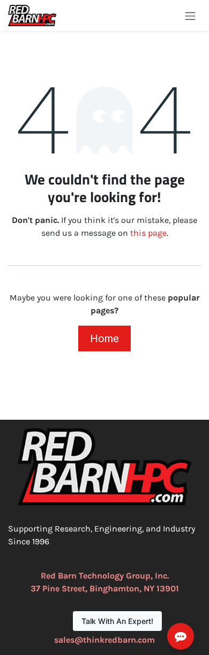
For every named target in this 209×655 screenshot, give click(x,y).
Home (104, 338)
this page (148, 233)
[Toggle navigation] (190, 15)
